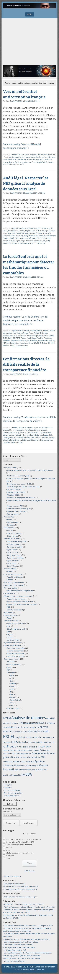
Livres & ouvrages (14, 533)
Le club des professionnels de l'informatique (21, 942)
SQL (11, 703)
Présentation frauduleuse (19, 343)
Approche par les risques (20, 331)
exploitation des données (29, 737)
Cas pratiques (12, 522)
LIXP (11, 689)
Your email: (7, 812)
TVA (23, 774)
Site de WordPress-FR (12, 796)
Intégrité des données (15, 651)
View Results (29, 870)
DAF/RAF (9, 847)
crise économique (32, 336)
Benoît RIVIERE (15, 101)
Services (10, 637)
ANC (48, 718)
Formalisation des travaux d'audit (20, 601)
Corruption (43, 157)
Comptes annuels (14, 544)
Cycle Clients (12, 549)
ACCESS (7, 718)
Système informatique (12, 645)
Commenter (20, 164)
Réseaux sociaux (10, 615)
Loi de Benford (32, 341)
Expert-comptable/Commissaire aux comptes (23, 839)
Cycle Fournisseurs (14, 555)
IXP (8, 670)
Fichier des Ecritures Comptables (29, 742)
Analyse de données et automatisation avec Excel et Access (30, 470)
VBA (11, 705)
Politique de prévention (23, 162)
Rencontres (8, 612)
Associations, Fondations (16, 623)
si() (44, 241)
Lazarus (13, 686)
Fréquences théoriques (18, 341)
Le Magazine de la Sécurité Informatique (20, 947)
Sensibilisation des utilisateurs (16, 761)
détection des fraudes (24, 159)
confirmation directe (10, 432)
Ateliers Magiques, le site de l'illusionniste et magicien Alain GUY (29, 907)
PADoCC (29, 750)
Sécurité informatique (15, 656)
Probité (50, 162)
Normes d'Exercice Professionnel (14, 750)
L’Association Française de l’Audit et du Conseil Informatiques (28, 953)
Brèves (14, 154)
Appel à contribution (15, 577)
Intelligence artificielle (27, 747)
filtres (22, 238)
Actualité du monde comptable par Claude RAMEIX (24, 904)
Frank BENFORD (14, 338)
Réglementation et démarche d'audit (42, 154)
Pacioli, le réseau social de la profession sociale (22, 958)
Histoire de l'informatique (14, 585)
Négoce (10, 634)
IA (17, 747)
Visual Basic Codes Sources (14, 961)
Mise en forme (37, 238)
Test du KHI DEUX (48, 343)
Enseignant (9, 855)
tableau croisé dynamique (20, 243)
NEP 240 (12, 241)
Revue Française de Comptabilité (20, 590)
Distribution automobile (16, 629)
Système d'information (13, 642)
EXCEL (5, 231)
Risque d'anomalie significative (31, 241)
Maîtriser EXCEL (13, 495)
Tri (35, 243)
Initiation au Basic (14, 489)
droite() (11, 238)
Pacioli (9, 618)
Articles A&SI (9, 517)
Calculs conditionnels (10, 236)
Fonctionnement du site (13, 574)
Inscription (8, 785)
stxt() (48, 241)
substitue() (7, 243)
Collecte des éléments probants (36, 430)
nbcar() (5, 241)
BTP (8, 626)
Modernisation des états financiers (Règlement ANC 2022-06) (31, 500)
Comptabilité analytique (16, 541)
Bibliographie (9, 528)
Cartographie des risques (21, 157)
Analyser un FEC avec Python (18, 476)
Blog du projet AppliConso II (14, 884)
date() (26, 236)
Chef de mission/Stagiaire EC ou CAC (19, 842)
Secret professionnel (15, 610)
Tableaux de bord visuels (16, 511)
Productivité (15, 753)
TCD (31, 243)
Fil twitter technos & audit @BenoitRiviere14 (21, 886)
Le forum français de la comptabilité (18, 944)
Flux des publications (12, 790)
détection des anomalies (37, 236)
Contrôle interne (23, 154)
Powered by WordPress (24, 970)
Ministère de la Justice (22, 437)
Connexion (8, 787)
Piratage (36, 750)
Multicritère (47, 238)
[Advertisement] (29, 42)
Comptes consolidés (14, 547)
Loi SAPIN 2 (42, 747)
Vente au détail (13, 640)
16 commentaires (22, 346)
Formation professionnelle (14, 582)
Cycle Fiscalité (17, 333)
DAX (11, 681)
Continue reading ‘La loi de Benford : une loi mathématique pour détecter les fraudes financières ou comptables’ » (25, 320)
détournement (38, 159)
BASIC (12, 675)
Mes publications (11, 588)
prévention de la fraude (16, 757)
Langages (11, 673)
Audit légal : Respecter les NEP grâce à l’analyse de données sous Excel (25, 183)
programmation (25, 753)
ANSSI (53, 718)
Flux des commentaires (13, 793)
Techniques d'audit (48, 231)
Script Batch (15, 700)
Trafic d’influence (9, 164)
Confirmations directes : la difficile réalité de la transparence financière (26, 364)
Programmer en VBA (15, 506)
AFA (10, 157)
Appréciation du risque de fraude (14, 336)
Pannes (10, 580)
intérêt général (8, 437)
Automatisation (30, 723)
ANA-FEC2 (11, 662)
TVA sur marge (13, 514)
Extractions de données (16, 231)
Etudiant (8, 850)
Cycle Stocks (11, 563)
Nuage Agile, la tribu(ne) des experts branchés (22, 955)
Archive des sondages (12, 876)
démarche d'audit (9, 435)
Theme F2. (40, 970)
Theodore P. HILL (8, 346)
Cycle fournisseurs (33, 432)
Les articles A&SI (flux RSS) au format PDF (20, 889)
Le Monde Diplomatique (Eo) (15, 950)
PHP (11, 694)
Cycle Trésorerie (45, 432)
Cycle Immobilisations (15, 558)
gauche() (28, 238)
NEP (39, 231)
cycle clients (22, 432)
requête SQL (38, 757)
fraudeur (40, 338)
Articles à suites (10, 467)
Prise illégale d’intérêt (40, 162)
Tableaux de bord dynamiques (19, 508)
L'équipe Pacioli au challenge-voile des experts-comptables (26, 939)
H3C (50, 435)
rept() (18, 241)
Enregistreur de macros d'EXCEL (19, 484)
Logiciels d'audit (31, 231)
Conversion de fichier (20, 731)
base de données (45, 233)
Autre (7, 858)
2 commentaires (16, 442)
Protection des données (16, 653)
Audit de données (18, 228)
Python (12, 697)
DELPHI (13, 683)
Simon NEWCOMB (35, 343)
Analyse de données (31, 233)
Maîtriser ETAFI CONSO (16, 492)
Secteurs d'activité (11, 621)
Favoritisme (48, 159)
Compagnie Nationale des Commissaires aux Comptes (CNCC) (28, 925)
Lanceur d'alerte (8, 162)
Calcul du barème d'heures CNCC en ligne (20, 897)
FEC (13, 742)
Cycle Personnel (13, 560)
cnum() (20, 236)
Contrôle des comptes (32, 228)
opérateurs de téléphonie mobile (31, 440)
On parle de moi (10, 593)
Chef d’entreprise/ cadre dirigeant (18, 844)
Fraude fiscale (31, 338)
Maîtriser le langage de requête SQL (21, 497)
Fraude (25, 333)
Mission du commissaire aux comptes (22, 604)
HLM (9, 631)
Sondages (11, 525)
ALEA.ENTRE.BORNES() (16, 233)
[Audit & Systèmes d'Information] (29, 7)
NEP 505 (45, 437)
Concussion (34, 157)
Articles (10, 530)
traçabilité (17, 775)
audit (5, 723)
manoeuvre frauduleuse (46, 341)
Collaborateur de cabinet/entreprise (19, 853)
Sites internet (12, 536)
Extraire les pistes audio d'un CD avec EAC (23, 487)
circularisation (20, 430)
